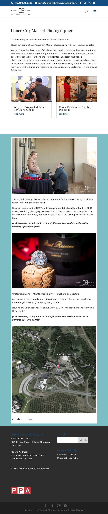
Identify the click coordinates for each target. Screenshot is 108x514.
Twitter (73, 454)
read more (19, 114)
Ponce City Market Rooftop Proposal (75, 108)
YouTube (73, 458)
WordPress (77, 510)
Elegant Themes (47, 510)
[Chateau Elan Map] (54, 412)
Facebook (62, 454)
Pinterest (62, 458)
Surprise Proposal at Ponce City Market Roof (30, 108)
